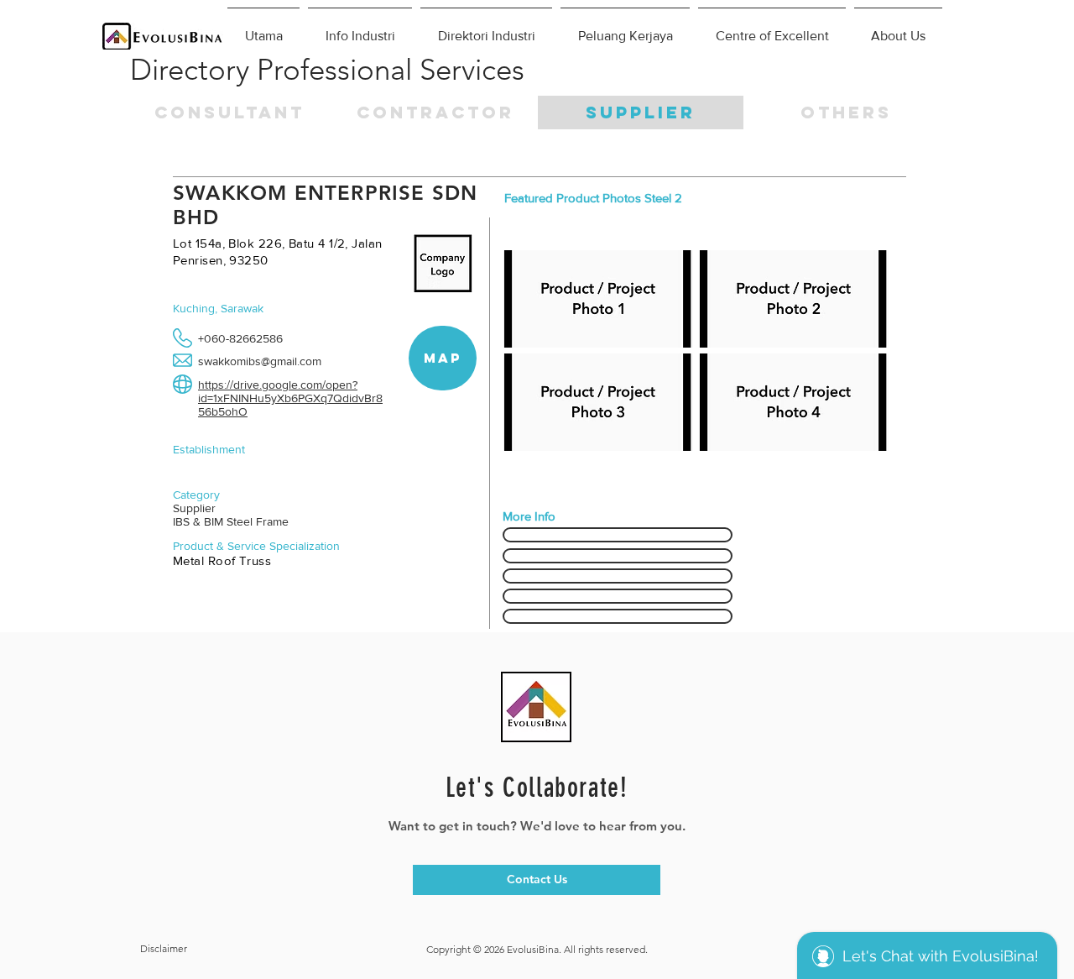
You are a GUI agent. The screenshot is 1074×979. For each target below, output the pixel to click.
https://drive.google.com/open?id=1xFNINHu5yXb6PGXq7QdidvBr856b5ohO (290, 398)
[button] (846, 112)
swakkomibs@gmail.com (259, 361)
